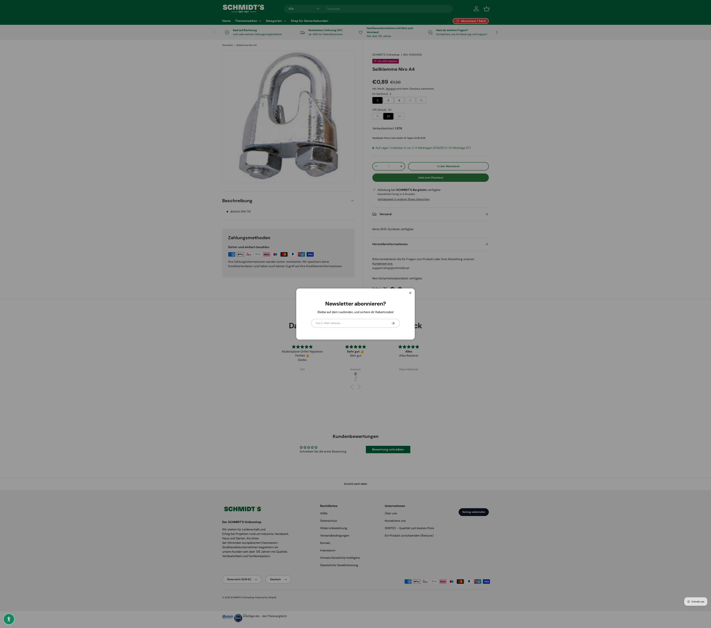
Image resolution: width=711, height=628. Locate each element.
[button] (9, 619)
